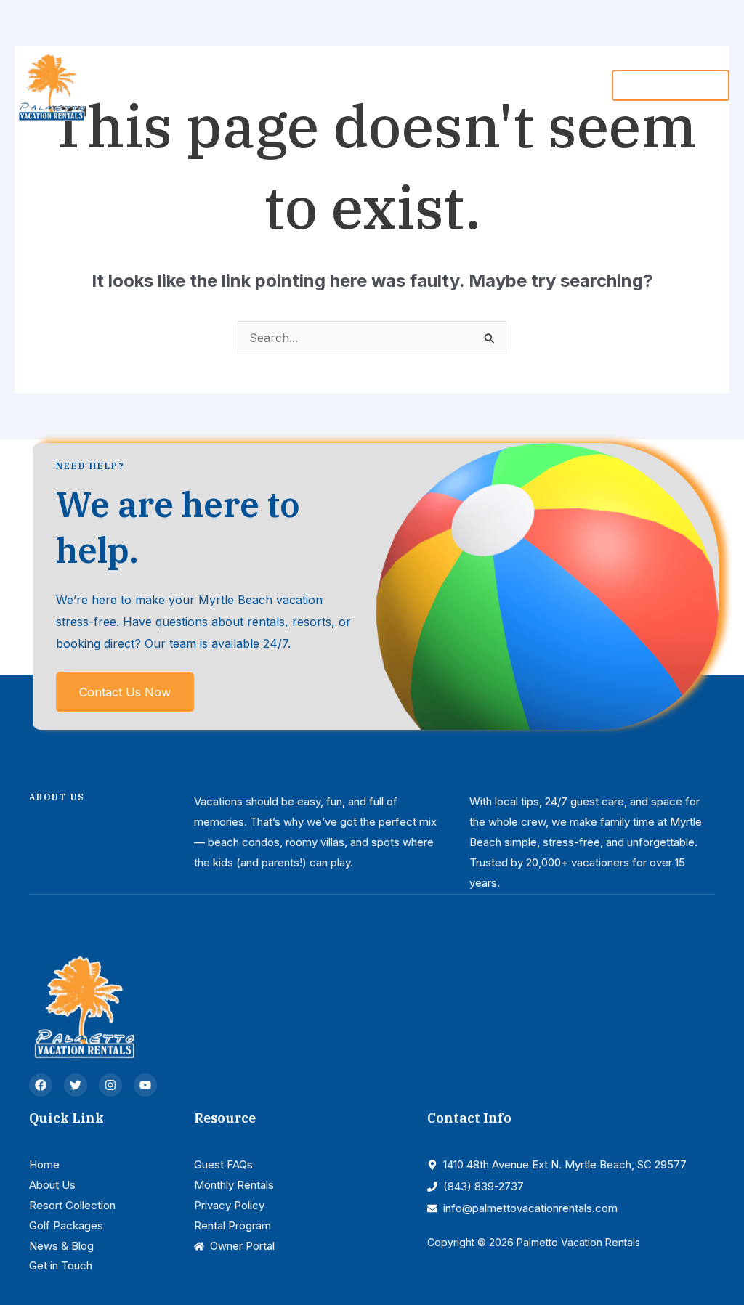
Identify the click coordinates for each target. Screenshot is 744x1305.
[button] (293, 85)
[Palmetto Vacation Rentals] (51, 84)
